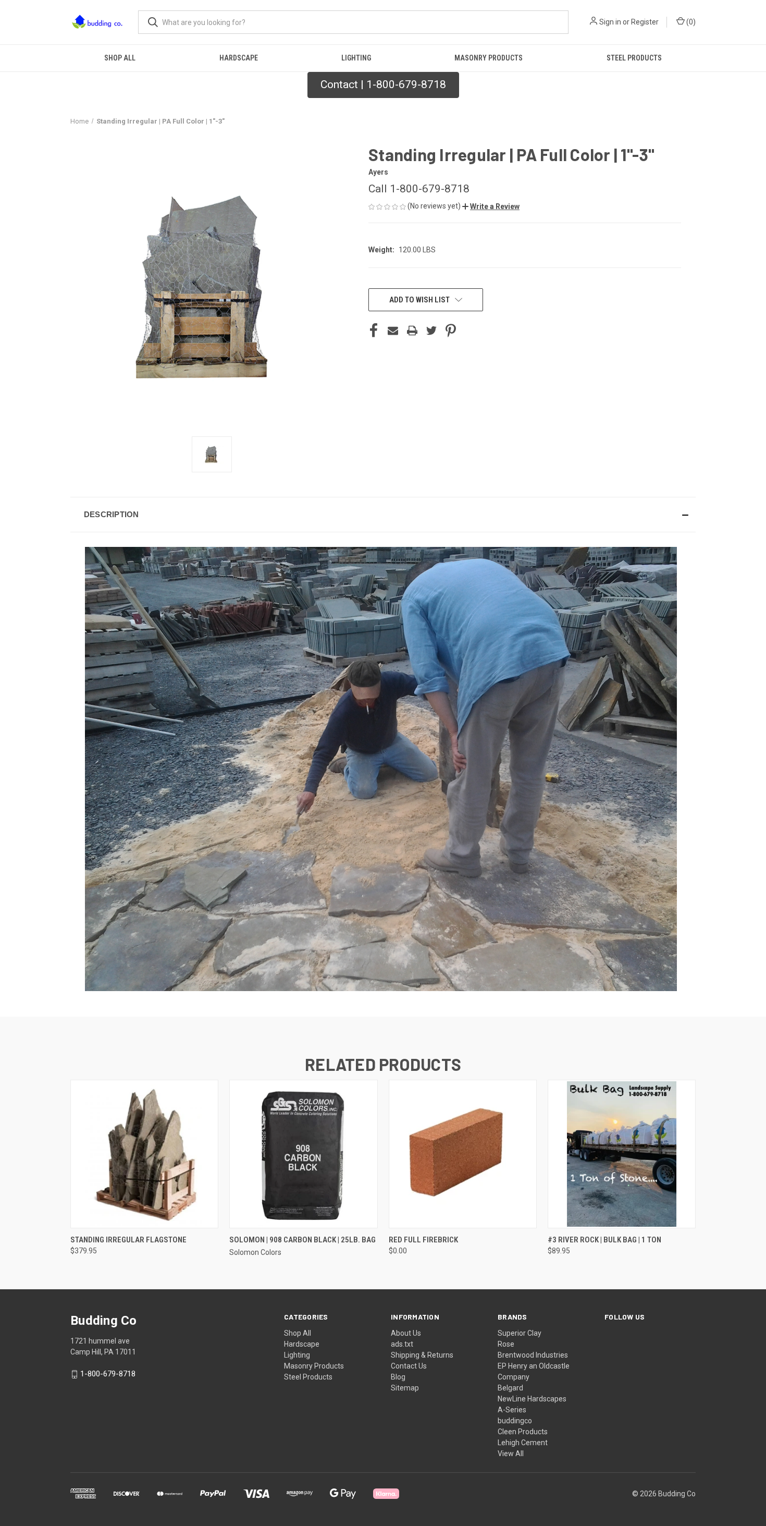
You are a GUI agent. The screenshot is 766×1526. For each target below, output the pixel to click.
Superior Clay (519, 1333)
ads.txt (402, 1344)
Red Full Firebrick (423, 1239)
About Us (406, 1333)
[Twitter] (431, 330)
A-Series (512, 1410)
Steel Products (634, 58)
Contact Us (409, 1366)
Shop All (119, 58)
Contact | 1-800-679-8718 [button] (383, 84)
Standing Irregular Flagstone (128, 1239)
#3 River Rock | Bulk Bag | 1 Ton (604, 1239)
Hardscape (238, 58)
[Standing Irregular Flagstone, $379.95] (144, 1154)
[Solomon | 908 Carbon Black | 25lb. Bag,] (303, 1154)
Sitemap (405, 1388)
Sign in (610, 22)
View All (511, 1453)
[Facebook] (373, 330)
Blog (398, 1377)
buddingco (515, 1421)
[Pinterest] (451, 330)
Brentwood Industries (533, 1355)
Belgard (510, 1388)
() (690, 22)
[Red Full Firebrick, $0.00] (463, 1154)
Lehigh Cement (523, 1442)
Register (645, 22)
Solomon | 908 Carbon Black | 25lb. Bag (302, 1239)
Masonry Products (488, 58)
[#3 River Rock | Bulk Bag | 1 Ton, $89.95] (622, 1154)
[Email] (393, 330)
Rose (506, 1344)
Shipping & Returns (422, 1355)
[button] (491, 206)
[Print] (412, 330)
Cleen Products (523, 1431)
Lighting (356, 58)
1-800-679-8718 (107, 1373)
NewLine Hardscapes (532, 1399)
